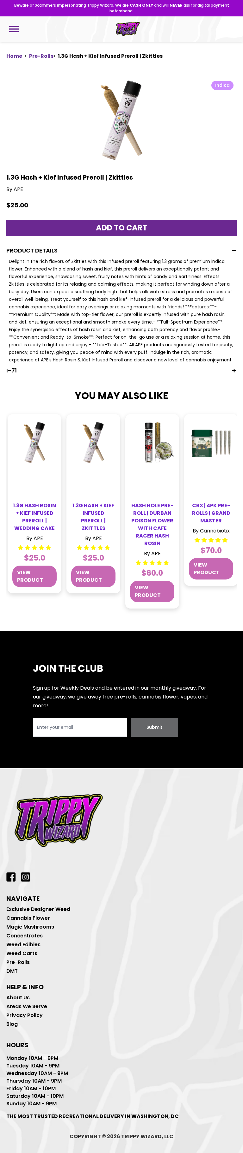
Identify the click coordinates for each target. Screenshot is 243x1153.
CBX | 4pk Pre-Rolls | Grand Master (211, 513)
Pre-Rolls (41, 56)
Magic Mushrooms (30, 926)
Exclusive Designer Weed (38, 909)
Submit (154, 727)
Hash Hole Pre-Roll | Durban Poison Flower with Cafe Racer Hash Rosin (152, 524)
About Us (18, 997)
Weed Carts (21, 953)
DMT (12, 971)
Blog (12, 1024)
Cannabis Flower (28, 918)
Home (14, 56)
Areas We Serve (26, 1006)
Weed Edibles (23, 944)
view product (30, 576)
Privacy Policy (24, 1015)
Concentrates (24, 935)
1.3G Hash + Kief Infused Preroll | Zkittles (93, 517)
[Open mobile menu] (14, 29)
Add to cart (121, 228)
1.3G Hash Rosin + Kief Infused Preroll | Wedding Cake (34, 517)
